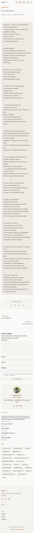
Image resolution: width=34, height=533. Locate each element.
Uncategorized (6, 448)
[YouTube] (20, 406)
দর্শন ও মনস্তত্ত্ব (6, 464)
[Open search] (27, 2)
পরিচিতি (3, 514)
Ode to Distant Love (6, 318)
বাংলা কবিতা (6, 471)
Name (3, 357)
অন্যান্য (27, 448)
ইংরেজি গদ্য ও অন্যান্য (8, 455)
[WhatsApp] (15, 305)
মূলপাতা (3, 517)
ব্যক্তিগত (28, 471)
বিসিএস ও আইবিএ (18, 471)
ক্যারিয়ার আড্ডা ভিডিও (8, 461)
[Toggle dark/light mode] (23, 2)
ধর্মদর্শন (16, 464)
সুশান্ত (4, 2)
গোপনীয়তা (4, 519)
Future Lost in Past (28, 324)
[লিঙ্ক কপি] (23, 305)
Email (3, 362)
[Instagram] (17, 406)
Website (3, 368)
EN (20, 2)
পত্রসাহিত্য (25, 464)
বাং (17, 2)
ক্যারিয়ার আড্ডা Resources (22, 458)
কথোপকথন (20, 455)
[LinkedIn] (19, 305)
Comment (4, 340)
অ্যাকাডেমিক (6, 451)
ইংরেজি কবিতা (5, 7)
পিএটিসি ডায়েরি (18, 468)
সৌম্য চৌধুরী (21, 529)
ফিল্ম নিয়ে (28, 468)
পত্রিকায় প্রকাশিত (6, 468)
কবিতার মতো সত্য (7, 458)
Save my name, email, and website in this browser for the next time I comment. (18, 374)
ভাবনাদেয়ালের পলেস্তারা (8, 474)
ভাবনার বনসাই (22, 474)
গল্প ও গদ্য (20, 461)
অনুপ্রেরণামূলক (18, 448)
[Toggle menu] (31, 2)
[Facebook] (11, 305)
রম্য (4, 477)
